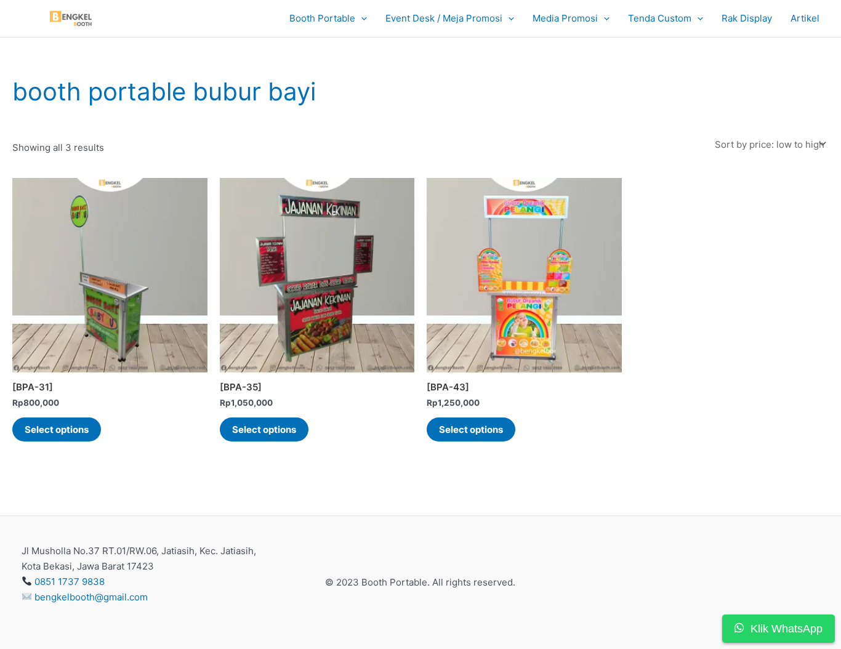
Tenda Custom (659, 18)
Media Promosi (565, 18)
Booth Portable (322, 18)
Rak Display (747, 18)
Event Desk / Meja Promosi (443, 18)
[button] (361, 18)
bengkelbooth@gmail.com (91, 597)
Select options (57, 429)
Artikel (805, 18)
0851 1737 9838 (69, 581)
